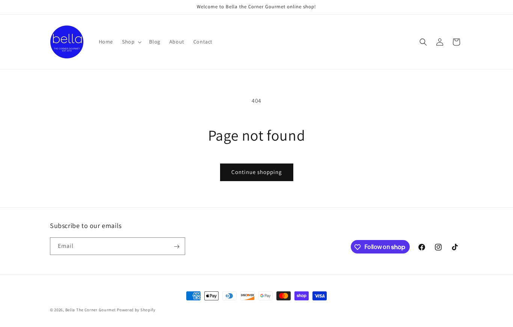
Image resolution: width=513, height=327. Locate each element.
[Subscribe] (176, 246)
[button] (131, 42)
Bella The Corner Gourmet (90, 309)
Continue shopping (256, 172)
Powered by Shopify (136, 309)
